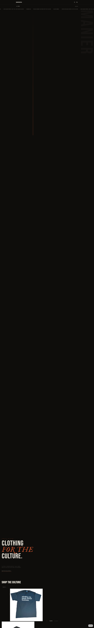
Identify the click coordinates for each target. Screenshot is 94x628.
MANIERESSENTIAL (19, 2)
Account (76, 6)
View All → (4, 587)
